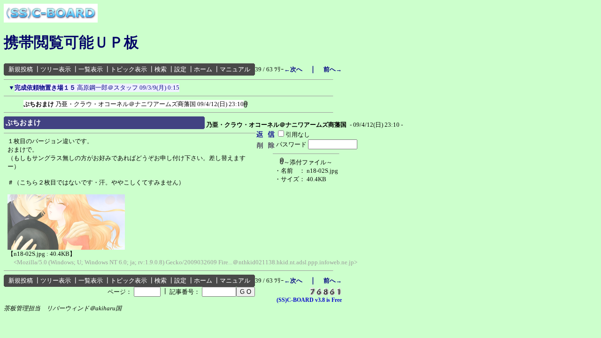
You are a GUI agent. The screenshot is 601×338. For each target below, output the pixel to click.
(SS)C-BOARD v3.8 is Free (309, 300)
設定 (180, 69)
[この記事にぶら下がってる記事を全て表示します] (18, 102)
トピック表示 (128, 69)
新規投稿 (20, 69)
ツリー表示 (55, 69)
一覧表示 (90, 69)
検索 (160, 69)
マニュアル (235, 69)
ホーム (203, 69)
